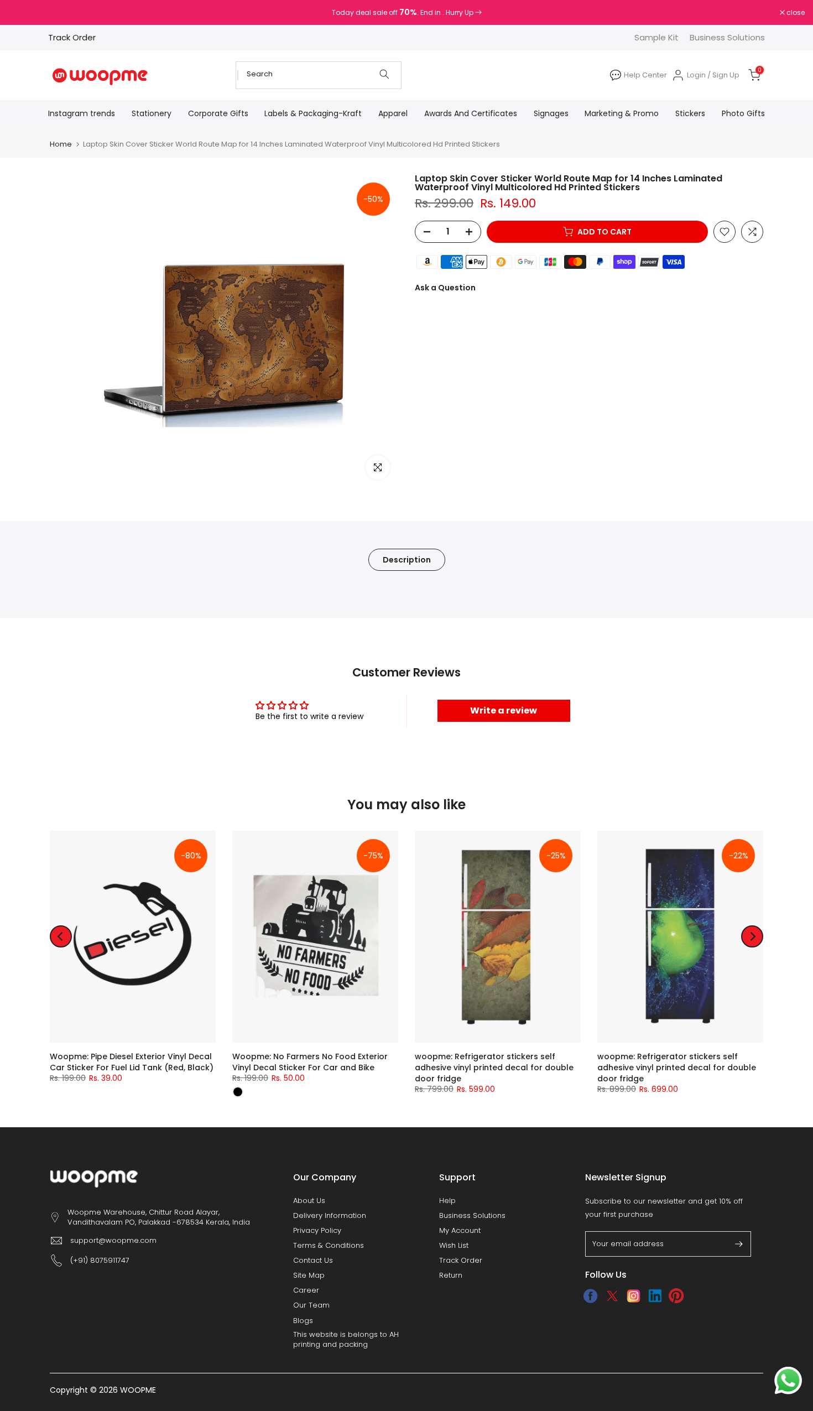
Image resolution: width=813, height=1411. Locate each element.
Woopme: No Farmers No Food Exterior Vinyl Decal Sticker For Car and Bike (310, 1062)
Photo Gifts (743, 113)
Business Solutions (727, 37)
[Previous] (61, 936)
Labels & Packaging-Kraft (313, 113)
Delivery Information (329, 1216)
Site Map (309, 1275)
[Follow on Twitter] (612, 1296)
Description (407, 559)
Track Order (72, 37)
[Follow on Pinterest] (676, 1296)
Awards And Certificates (470, 113)
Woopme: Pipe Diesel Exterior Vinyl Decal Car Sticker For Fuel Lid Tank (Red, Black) (131, 1062)
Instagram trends (81, 113)
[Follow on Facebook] (590, 1296)
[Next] (752, 936)
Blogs (303, 1321)
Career (306, 1290)
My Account (460, 1231)
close (23, 12)
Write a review (503, 710)
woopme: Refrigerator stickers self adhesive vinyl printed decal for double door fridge (494, 1067)
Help (447, 1201)
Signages (551, 113)
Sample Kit (656, 37)
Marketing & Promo (622, 113)
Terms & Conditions (328, 1246)
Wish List (453, 1246)
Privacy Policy (317, 1231)
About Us (309, 1201)
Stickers (690, 113)
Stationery (151, 113)
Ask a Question (445, 287)
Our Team (311, 1305)
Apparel (393, 113)
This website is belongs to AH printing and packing (346, 1340)
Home (61, 144)
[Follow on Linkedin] (655, 1296)
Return (450, 1275)
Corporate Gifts (218, 113)
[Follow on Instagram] (633, 1296)
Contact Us (313, 1261)
